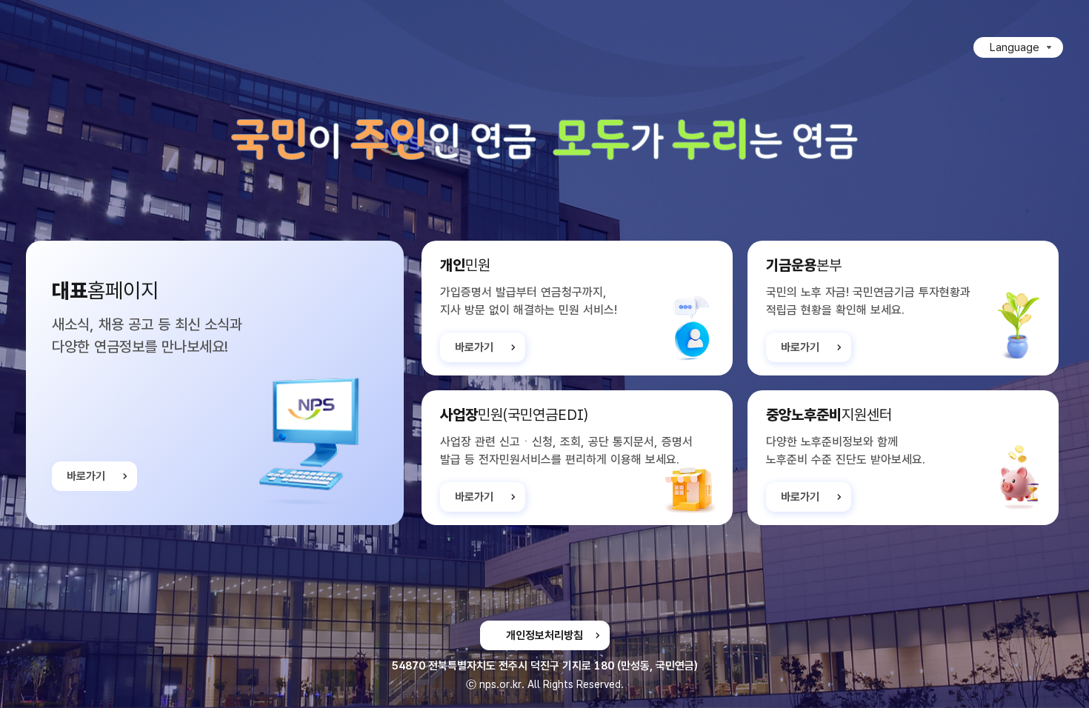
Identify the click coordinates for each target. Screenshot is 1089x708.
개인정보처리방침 (544, 635)
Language (1014, 47)
